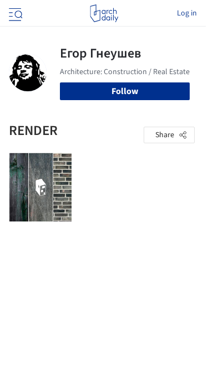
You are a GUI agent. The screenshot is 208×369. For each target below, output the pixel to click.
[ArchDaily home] (104, 13)
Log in (187, 13)
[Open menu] (14, 13)
